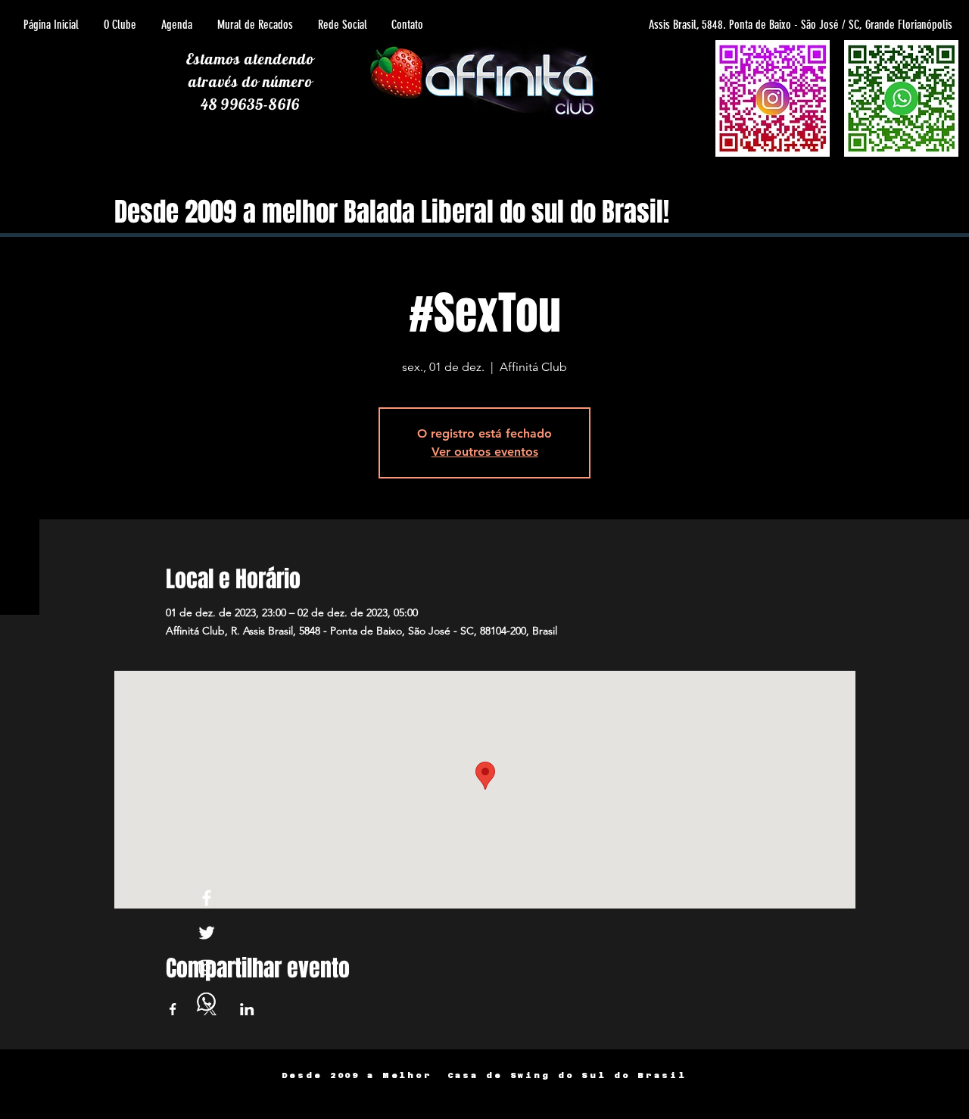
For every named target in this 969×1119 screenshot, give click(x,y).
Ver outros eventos (485, 451)
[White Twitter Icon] (206, 932)
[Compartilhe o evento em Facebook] (173, 1009)
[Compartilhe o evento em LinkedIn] (247, 1009)
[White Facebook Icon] (206, 898)
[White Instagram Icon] (206, 967)
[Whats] (206, 1002)
